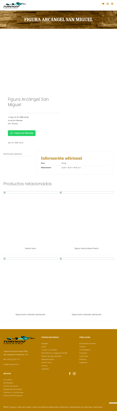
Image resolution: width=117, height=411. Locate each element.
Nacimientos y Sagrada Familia (54, 353)
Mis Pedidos (8, 383)
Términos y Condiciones (13, 392)
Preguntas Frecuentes (12, 389)
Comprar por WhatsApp (23, 133)
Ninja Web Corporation (93, 407)
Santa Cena (30, 248)
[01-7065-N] (29, 64)
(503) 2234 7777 (13, 359)
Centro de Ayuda (10, 386)
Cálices (82, 346)
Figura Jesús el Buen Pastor (87, 248)
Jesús (43, 346)
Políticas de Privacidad (12, 395)
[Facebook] (69, 373)
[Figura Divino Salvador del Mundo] (30, 259)
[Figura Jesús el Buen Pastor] (86, 193)
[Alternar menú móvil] (112, 4)
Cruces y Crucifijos (49, 350)
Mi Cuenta (7, 380)
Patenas (82, 359)
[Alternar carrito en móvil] (103, 4)
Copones (83, 353)
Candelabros (84, 350)
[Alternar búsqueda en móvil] (108, 4)
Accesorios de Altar (87, 343)
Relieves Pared (47, 359)
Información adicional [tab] (12, 154)
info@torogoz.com (11, 364)
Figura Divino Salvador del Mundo (30, 314)
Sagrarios (83, 362)
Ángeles (44, 343)
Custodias (83, 356)
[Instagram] (74, 373)
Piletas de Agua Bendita (51, 356)
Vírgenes (45, 369)
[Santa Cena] (30, 193)
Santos (44, 365)
